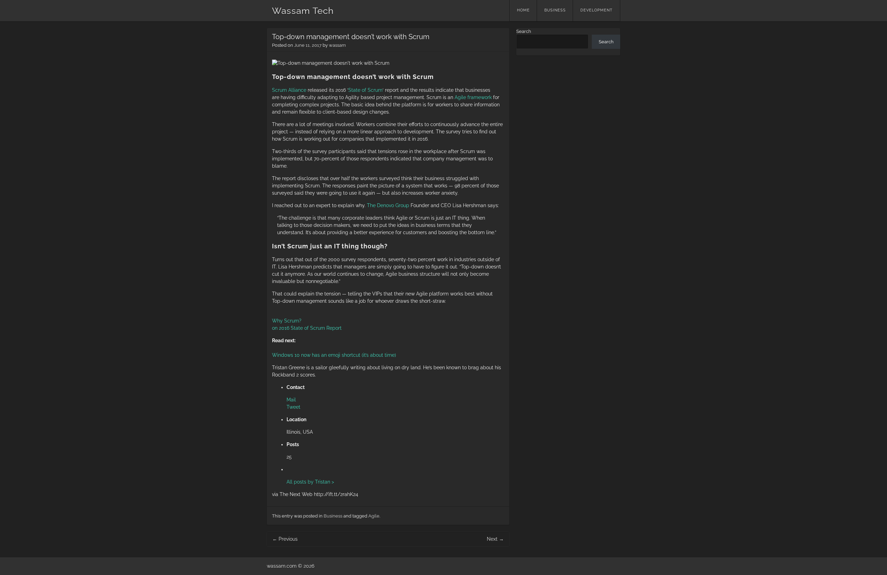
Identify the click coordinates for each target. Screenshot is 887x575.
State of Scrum (365, 90)
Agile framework (473, 97)
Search (523, 31)
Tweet (293, 407)
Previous (285, 539)
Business (555, 10)
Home (523, 10)
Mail (291, 399)
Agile (373, 516)
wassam (337, 45)
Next (495, 539)
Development (596, 10)
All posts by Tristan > (310, 482)
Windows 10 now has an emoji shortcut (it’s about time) (334, 355)
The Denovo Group (388, 205)
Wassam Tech (303, 11)
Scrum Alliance (289, 90)
